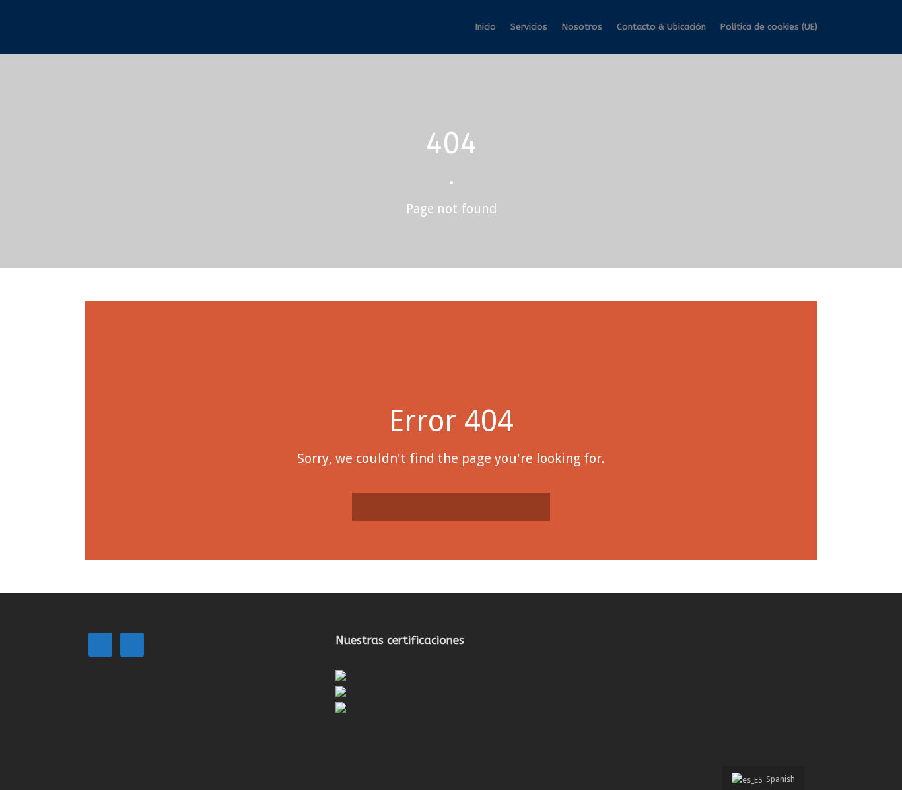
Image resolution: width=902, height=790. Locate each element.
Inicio (485, 27)
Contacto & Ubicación (661, 27)
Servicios (528, 27)
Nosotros (582, 27)
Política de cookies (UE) (768, 27)
